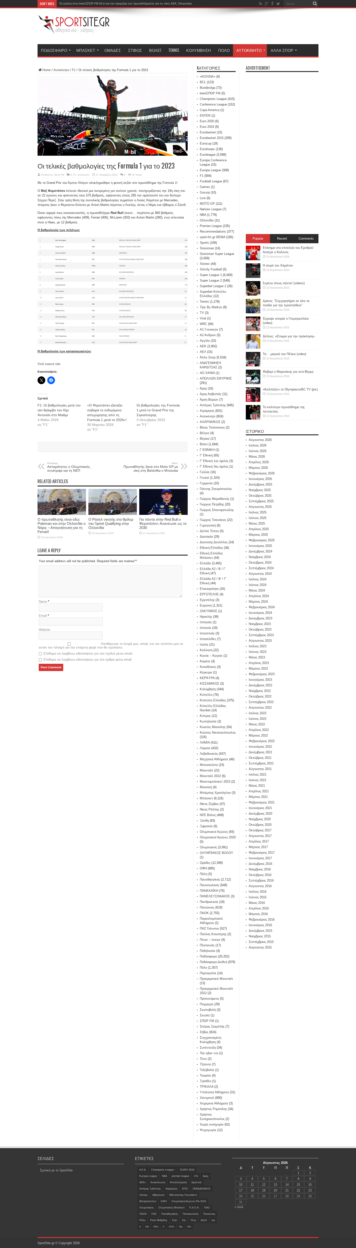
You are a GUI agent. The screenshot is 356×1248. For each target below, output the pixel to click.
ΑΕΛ (203, 352)
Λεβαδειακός (209, 753)
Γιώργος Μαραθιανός (214, 499)
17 (240, 1190)
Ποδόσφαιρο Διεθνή (213, 962)
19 (263, 1190)
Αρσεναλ (196, 1182)
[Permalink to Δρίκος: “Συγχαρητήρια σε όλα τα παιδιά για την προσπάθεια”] (253, 312)
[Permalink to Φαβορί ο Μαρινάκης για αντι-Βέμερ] (253, 383)
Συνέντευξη (208, 1047)
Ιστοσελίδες (208, 639)
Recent (282, 238)
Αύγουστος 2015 (260, 947)
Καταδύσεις (208, 667)
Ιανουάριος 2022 (260, 746)
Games (205, 187)
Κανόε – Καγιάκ (211, 655)
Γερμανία (206, 483)
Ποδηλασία (207, 951)
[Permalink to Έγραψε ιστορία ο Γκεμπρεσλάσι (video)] (253, 330)
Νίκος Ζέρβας (209, 804)
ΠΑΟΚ (204, 913)
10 (240, 1184)
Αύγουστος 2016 (260, 886)
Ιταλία (204, 644)
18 (252, 1190)
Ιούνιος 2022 (257, 719)
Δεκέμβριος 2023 (260, 618)
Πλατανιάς (207, 945)
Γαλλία (204, 472)
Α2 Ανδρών (208, 335)
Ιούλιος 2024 (257, 579)
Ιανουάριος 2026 (260, 479)
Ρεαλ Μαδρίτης (158, 1220)
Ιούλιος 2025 (257, 512)
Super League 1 (211, 275)
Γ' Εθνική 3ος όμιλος (214, 466)
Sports (204, 242)
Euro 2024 (207, 127)
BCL (203, 82)
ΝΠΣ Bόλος (208, 815)
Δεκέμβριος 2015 (260, 930)
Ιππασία (206, 622)
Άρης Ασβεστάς (210, 394)
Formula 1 (170, 183)
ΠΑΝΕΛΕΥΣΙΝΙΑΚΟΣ (215, 896)
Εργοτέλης (207, 600)
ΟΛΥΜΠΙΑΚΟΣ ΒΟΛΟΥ (216, 853)
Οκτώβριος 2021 (260, 758)
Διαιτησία (206, 536)
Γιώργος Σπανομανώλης (217, 510)
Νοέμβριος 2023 (260, 624)
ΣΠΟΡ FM (207, 1021)
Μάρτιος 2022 (258, 735)
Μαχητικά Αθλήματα (214, 759)
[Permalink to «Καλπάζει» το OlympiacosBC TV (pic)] (253, 401)
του (189, 1226)
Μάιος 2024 (257, 590)
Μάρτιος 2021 (258, 797)
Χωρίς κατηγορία (212, 1124)
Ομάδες (112, 50)
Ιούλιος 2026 (257, 445)
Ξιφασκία (206, 826)
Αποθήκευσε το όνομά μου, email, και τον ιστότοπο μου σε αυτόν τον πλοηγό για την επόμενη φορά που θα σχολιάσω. (111, 645)
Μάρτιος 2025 (258, 534)
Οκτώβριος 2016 (260, 875)
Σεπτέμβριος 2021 (261, 763)
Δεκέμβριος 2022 (260, 685)
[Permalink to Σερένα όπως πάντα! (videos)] (253, 294)
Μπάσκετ (85, 50)
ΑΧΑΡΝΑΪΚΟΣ (210, 422)
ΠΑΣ (154, 1213)
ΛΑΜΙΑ (205, 742)
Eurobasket (208, 132)
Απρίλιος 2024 (259, 596)
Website (44, 630)
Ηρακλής (206, 616)
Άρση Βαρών (209, 399)
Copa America (209, 110)
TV (202, 313)
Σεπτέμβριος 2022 (261, 702)
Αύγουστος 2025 (260, 507)
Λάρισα (205, 748)
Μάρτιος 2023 (258, 668)
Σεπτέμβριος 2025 (261, 501)
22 (298, 1190)
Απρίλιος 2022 (259, 730)
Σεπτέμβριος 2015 (261, 942)
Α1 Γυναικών (209, 329)
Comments (306, 238)
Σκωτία (205, 1015)
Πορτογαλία (208, 973)
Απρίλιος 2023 (259, 663)
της (181, 1226)
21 (287, 1190)
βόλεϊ (204, 1220)
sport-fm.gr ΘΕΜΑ (212, 237)
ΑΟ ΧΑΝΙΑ (207, 373)
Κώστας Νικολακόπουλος (218, 732)
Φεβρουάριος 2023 (262, 674)
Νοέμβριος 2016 (260, 869)
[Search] (314, 3)
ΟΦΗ (203, 868)
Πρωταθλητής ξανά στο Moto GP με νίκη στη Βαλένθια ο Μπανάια (151, 467)
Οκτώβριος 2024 (260, 562)
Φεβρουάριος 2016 (262, 919)
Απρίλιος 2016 (259, 908)
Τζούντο (205, 1064)
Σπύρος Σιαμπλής (212, 1026)
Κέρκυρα (206, 672)
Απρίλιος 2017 (259, 841)
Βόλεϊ (155, 50)
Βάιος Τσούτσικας (212, 427)
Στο (184, 1220)
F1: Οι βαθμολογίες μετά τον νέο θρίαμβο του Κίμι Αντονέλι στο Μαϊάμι (59, 410)
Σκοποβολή (208, 1010)
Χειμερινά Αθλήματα (214, 1103)
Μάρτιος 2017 (258, 847)
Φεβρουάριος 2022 (262, 741)
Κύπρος (205, 716)
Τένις (203, 1059)
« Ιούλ (239, 1207)
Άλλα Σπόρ (282, 50)
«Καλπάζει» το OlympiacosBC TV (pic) (290, 389)
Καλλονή (206, 650)
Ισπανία (205, 628)
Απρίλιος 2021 (259, 791)
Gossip (205, 192)
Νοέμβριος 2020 (260, 819)
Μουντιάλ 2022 (210, 776)
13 (275, 1184)
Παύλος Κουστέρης (213, 934)
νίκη (155, 1226)
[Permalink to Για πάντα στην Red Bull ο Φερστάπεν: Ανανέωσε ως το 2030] (163, 514)
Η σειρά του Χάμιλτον (278, 265)
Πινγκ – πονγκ (210, 939)
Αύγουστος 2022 (260, 707)
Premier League (211, 226)
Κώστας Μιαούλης (212, 727)
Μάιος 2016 (257, 903)
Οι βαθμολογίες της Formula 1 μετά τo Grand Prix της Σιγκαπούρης (158, 410)
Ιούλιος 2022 (257, 713)
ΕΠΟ (185, 1188)
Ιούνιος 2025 (257, 518)
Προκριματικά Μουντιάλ (216, 979)
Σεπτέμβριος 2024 (261, 568)
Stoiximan (207, 248)
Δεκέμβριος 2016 (260, 864)
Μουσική (206, 787)
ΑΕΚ (203, 346)
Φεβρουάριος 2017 (262, 852)
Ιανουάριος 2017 (260, 858)
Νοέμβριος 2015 (260, 936)
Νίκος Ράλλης (209, 809)
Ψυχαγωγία (208, 1130)
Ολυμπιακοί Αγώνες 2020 (218, 837)
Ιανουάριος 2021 (260, 808)
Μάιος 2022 (257, 724)
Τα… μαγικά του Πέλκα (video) (284, 354)
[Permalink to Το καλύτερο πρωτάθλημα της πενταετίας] (253, 418)
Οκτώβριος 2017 (260, 830)
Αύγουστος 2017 (260, 836)
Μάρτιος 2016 (258, 914)
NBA (203, 215)
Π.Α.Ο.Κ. (194, 1207)
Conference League (213, 104)
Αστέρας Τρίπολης (213, 405)
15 (298, 1184)
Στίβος (135, 50)
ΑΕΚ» (142, 1182)
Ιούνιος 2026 (257, 451)
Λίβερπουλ (158, 1194)
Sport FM (59, 174)
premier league (180, 1176)
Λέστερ (143, 1194)
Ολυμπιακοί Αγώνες (214, 832)
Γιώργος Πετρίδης (212, 504)
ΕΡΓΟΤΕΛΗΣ (209, 594)
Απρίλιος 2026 (259, 462)
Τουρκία (205, 1075)
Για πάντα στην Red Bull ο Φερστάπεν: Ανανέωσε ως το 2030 (162, 523)
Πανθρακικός (209, 902)
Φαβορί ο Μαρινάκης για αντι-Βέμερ (288, 371)
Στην (174, 1220)
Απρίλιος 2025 (259, 529)
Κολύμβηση (198, 50)
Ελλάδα (205, 563)
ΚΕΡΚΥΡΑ (207, 678)
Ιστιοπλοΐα (207, 633)
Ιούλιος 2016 (257, 891)
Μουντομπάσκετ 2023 (215, 781)
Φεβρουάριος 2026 (262, 473)
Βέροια (204, 438)
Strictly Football (211, 269)
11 (252, 1184)
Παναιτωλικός (209, 885)
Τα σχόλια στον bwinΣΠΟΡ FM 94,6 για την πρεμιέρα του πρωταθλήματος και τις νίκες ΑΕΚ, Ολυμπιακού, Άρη (130, 3)
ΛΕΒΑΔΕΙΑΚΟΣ (202, 1188)
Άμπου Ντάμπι (78, 183)
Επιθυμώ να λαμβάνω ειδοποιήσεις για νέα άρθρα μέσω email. (88, 659)
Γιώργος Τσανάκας (213, 520)
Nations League (211, 209)
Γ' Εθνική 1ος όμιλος (214, 461)
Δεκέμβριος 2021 (260, 752)
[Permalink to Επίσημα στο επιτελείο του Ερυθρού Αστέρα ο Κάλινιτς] (253, 259)
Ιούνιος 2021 (257, 780)
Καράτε (205, 661)
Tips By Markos (211, 307)
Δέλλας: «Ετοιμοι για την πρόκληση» (289, 336)
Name (43, 601)
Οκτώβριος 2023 (260, 629)
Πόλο (224, 50)
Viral (203, 318)
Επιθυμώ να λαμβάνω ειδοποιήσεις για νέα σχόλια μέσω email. (88, 653)
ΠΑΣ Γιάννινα (209, 928)
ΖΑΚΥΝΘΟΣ (208, 611)
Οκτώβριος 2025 (260, 495)
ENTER (205, 115)
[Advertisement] (230, 27)
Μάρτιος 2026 (258, 468)
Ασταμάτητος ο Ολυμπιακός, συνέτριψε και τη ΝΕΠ (69, 467)
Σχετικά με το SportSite (56, 1170)
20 (275, 1190)
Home (46, 70)
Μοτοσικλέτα (209, 765)
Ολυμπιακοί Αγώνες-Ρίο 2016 (188, 1201)
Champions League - (163, 1169)
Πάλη (203, 874)
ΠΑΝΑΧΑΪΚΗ (209, 890)
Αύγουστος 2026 (260, 440)
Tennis (173, 50)
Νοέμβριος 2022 (260, 691)
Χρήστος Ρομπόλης (213, 1109)
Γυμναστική (208, 525)
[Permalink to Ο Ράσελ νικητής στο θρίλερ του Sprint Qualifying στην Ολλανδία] (112, 514)
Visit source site (49, 364)
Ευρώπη (206, 605)
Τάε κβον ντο (209, 1053)
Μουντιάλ (206, 770)
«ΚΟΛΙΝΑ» (207, 76)
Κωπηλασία (208, 721)
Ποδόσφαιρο (54, 50)
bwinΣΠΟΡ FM (210, 93)
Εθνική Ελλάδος (211, 548)
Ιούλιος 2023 (257, 646)
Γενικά (204, 477)
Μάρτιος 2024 (258, 601)
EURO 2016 (187, 1169)
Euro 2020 (207, 121)
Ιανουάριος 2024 (260, 613)
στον (171, 1226)
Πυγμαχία (206, 1004)
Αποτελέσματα (178, 1182)
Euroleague (208, 154)
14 (287, 1184)
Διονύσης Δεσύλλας (214, 542)
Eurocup (205, 143)
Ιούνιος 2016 (257, 897)
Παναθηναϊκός (210, 879)
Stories (205, 264)
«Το (196, 1176)
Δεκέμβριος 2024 (260, 551)
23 (310, 1190)
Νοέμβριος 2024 (260, 557)
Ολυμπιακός (208, 847)
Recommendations (213, 231)
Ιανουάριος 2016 (260, 925)
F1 (74, 70)
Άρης (203, 388)
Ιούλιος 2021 (257, 774)
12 (263, 1184)
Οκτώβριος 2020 (260, 825)
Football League (211, 181)
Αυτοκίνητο (249, 50)
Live (203, 198)
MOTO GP (207, 203)
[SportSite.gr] (74, 31)
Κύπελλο (206, 695)
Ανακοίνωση (157, 1182)
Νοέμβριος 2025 (260, 490)
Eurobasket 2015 (212, 138)
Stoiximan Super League (217, 254)
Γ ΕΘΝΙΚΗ (207, 450)
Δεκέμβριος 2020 (260, 813)
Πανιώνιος (207, 907)
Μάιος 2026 (257, 456)
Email (43, 615)
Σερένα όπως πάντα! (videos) (284, 283)
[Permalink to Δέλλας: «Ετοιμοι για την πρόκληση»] (253, 347)
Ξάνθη (204, 820)
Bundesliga (207, 87)
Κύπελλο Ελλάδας (213, 700)
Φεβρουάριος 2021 (262, 802)
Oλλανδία (207, 220)
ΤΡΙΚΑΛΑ (206, 1086)
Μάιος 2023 (257, 657)
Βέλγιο (204, 433)
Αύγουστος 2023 (260, 640)
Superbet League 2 (213, 286)
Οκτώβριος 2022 (260, 696)
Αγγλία (205, 340)
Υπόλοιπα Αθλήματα (214, 1092)
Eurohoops (207, 149)
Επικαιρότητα (209, 589)
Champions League (213, 99)
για (213, 1220)
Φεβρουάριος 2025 (262, 540)
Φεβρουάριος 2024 (262, 607)
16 (310, 1184)
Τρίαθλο (205, 1081)
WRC (203, 324)
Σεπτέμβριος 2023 (261, 635)
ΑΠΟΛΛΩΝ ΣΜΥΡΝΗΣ (216, 378)
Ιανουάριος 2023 (260, 679)
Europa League (210, 170)
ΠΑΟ (207, 1207)
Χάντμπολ (207, 1098)
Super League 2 (211, 280)
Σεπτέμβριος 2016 (261, 880)
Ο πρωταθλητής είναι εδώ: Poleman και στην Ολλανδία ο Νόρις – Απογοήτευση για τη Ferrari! (61, 525)
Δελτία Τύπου (209, 531)
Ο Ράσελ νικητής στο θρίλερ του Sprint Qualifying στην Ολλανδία (110, 523)
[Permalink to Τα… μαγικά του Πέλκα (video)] (253, 365)
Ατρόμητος (207, 411)
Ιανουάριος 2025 (260, 546)
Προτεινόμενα (209, 998)
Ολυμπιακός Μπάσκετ (171, 1207)
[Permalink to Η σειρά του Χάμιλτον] (253, 277)
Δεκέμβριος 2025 (260, 484)
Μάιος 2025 (257, 523)
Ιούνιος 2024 (257, 585)
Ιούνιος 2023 (257, 652)
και (147, 1226)
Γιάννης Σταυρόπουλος (216, 489)
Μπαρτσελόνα (147, 1201)
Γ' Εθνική (206, 455)
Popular (258, 238)
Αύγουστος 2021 (260, 769)
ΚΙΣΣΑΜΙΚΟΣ (209, 683)
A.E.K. (143, 1169)
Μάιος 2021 (257, 785)
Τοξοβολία (207, 1070)
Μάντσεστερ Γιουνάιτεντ (183, 1194)
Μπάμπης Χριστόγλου (215, 792)
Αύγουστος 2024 (260, 573)
